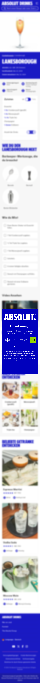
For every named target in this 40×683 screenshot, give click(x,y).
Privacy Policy (15, 355)
